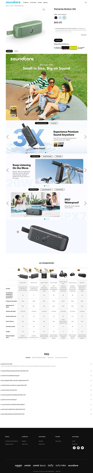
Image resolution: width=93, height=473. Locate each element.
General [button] (28, 357)
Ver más (83, 35)
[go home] (13, 2)
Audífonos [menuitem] (26, 2)
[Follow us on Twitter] (82, 447)
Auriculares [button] (42, 436)
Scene (16, 51)
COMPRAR (58, 40)
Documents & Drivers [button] (61, 357)
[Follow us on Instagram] (74, 447)
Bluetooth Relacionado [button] (39, 357)
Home (7, 6)
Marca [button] (7, 436)
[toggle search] (85, 2)
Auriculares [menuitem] (33, 2)
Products (9, 51)
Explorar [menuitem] (45, 2)
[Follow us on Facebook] (78, 447)
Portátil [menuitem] (40, 2)
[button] (55, 17)
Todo (11, 6)
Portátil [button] (57, 436)
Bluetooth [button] (50, 357)
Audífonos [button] (25, 436)
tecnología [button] (75, 436)
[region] (46, 366)
